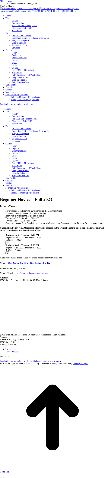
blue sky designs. (80, 363)
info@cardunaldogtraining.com (13, 11)
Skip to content (6, 1)
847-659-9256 (33, 11)
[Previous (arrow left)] (1, 477)
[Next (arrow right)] (4, 477)
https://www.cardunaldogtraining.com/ (31, 273)
